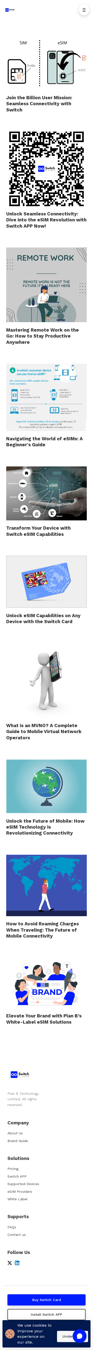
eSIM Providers (19, 1192)
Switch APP (17, 1176)
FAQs (11, 1227)
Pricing (12, 1169)
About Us (15, 1133)
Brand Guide (17, 1141)
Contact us (16, 1235)
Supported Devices (23, 1184)
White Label (17, 1199)
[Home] (11, 10)
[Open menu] (84, 9)
